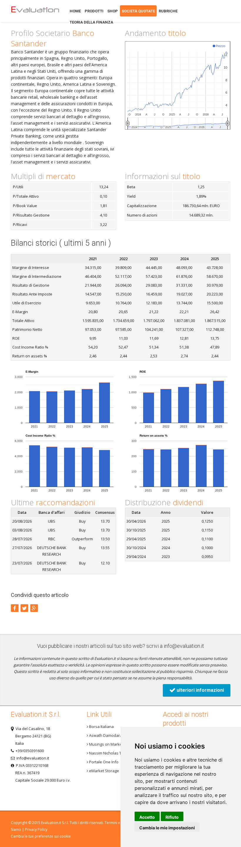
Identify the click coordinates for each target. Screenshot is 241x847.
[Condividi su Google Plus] (34, 608)
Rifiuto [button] (172, 817)
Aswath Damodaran (106, 735)
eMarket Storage (103, 770)
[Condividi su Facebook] (14, 608)
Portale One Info (103, 762)
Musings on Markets (106, 744)
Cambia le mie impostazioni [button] (167, 827)
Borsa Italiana (101, 726)
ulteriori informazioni (199, 690)
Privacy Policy (36, 829)
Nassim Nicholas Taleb (108, 753)
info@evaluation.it (184, 646)
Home (35, 11)
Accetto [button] (147, 817)
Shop (112, 11)
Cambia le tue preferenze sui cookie (41, 836)
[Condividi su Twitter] (24, 608)
